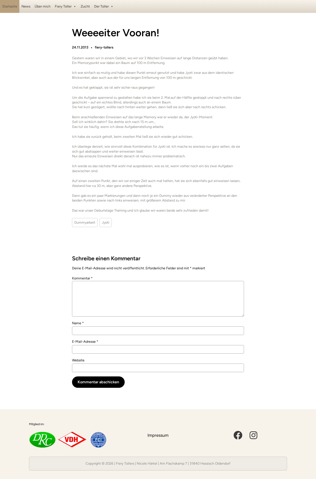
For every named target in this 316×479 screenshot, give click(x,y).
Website (78, 360)
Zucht (85, 6)
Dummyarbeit (84, 222)
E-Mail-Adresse (85, 342)
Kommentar (82, 278)
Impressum (158, 435)
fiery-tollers (104, 47)
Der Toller (101, 6)
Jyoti (105, 222)
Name (78, 323)
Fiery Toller (63, 6)
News (25, 6)
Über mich (43, 6)
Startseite (9, 6)
